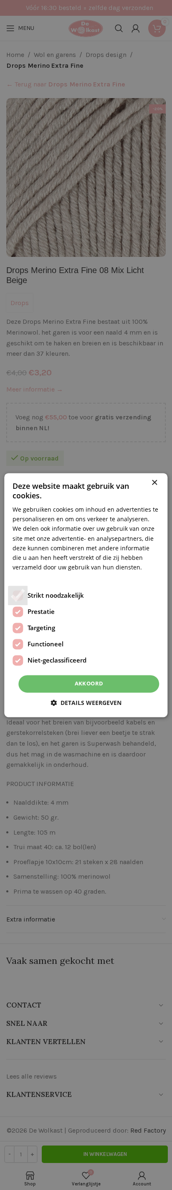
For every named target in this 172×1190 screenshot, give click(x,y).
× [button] (154, 483)
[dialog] (86, 595)
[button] (86, 703)
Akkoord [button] (89, 683)
